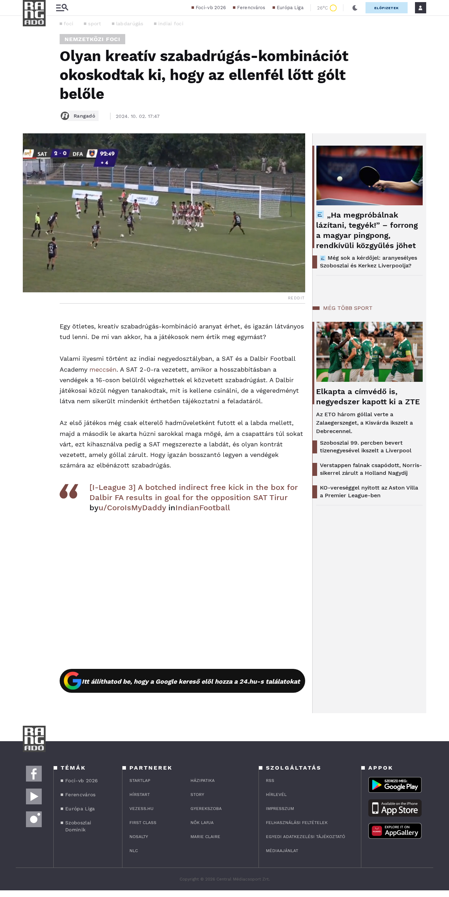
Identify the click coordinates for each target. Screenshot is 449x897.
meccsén (102, 369)
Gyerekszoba (206, 808)
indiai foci (170, 23)
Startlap (139, 780)
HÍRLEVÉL (276, 794)
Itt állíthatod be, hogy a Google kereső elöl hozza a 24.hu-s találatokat (191, 681)
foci (68, 23)
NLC (133, 850)
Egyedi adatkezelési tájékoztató (305, 836)
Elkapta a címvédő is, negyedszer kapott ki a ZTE (368, 396)
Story (197, 794)
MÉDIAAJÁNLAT (282, 850)
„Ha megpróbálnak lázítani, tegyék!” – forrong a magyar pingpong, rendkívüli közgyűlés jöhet (367, 230)
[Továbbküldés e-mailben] (30, 340)
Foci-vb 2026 (211, 7)
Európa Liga (290, 7)
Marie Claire (205, 836)
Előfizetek (386, 8)
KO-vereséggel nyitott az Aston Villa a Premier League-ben (369, 491)
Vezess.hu (141, 808)
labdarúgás (129, 23)
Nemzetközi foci (92, 39)
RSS (270, 780)
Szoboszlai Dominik (78, 826)
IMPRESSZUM (280, 808)
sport (94, 23)
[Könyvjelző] (30, 361)
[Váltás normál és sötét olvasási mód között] (355, 8)
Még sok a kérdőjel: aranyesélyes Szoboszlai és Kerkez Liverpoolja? (368, 261)
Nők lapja (202, 822)
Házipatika (202, 780)
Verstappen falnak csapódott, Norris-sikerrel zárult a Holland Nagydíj (371, 469)
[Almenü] (62, 8)
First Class (142, 822)
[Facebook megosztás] (30, 322)
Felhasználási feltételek (297, 822)
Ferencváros (251, 7)
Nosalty (138, 836)
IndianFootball (202, 507)
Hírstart (139, 794)
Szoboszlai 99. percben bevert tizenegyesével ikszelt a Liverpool (365, 446)
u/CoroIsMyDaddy (132, 507)
